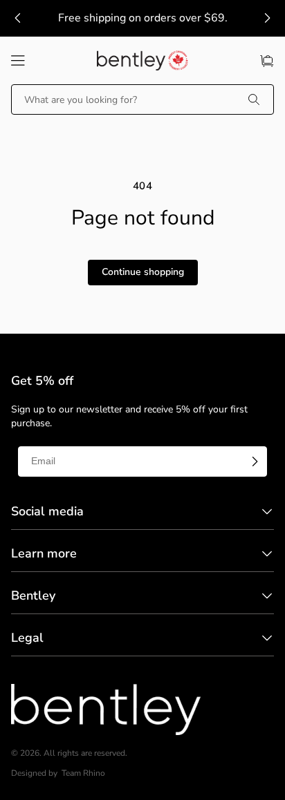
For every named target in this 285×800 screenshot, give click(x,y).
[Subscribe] (254, 461)
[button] (18, 61)
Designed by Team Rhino (58, 773)
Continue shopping (143, 271)
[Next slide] (267, 18)
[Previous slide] (18, 18)
